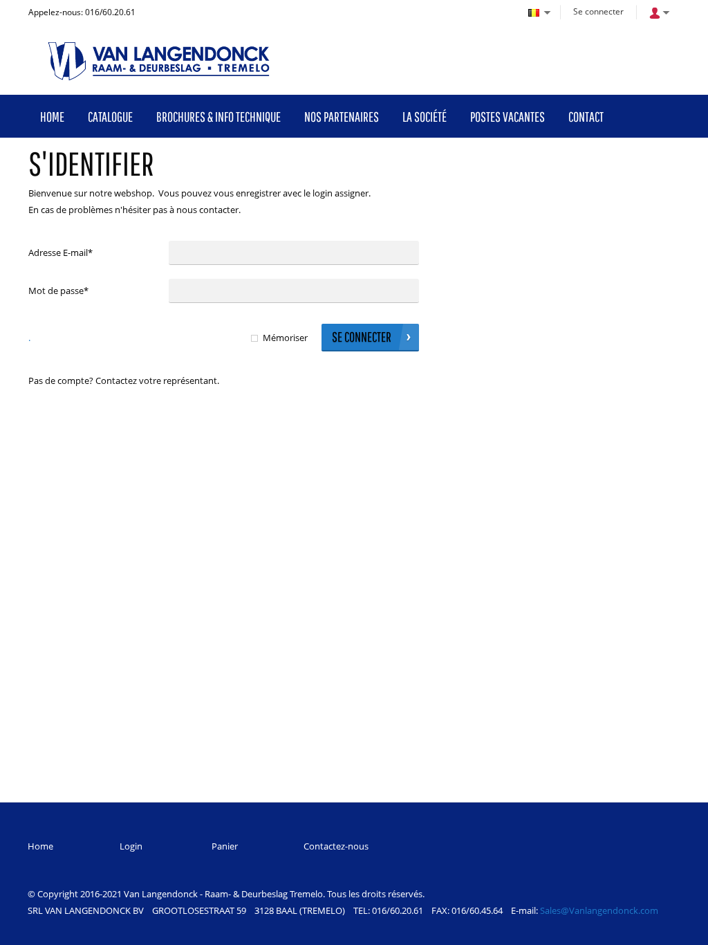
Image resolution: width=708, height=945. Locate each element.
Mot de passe (58, 290)
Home (40, 846)
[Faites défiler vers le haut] (678, 929)
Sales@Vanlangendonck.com (599, 910)
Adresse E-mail (60, 252)
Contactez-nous (336, 846)
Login (131, 846)
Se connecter (598, 11)
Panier (225, 846)
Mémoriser (285, 337)
